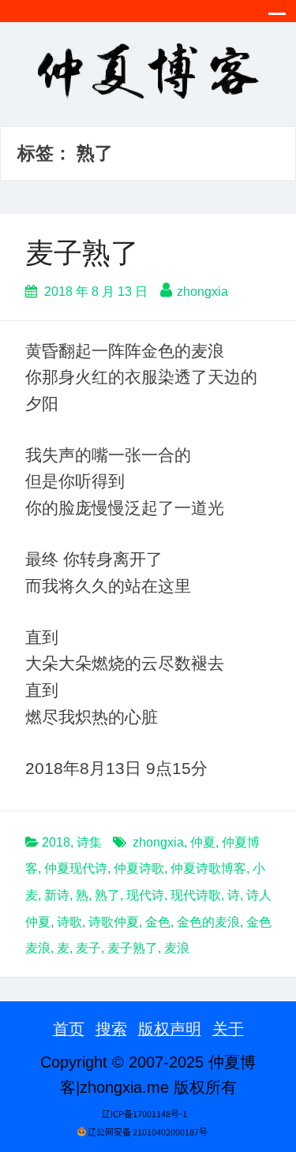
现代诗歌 (195, 895)
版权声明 (169, 1029)
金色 (157, 922)
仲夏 (202, 842)
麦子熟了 (82, 253)
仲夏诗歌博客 (208, 868)
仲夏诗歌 (139, 868)
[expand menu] (277, 18)
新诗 (56, 895)
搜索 (111, 1029)
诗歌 (69, 922)
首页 (68, 1029)
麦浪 (176, 948)
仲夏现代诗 (75, 868)
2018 (56, 842)
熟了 (107, 895)
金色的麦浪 (208, 922)
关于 (228, 1029)
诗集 (89, 842)
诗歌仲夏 (113, 922)
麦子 (88, 948)
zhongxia (202, 291)
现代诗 (145, 895)
